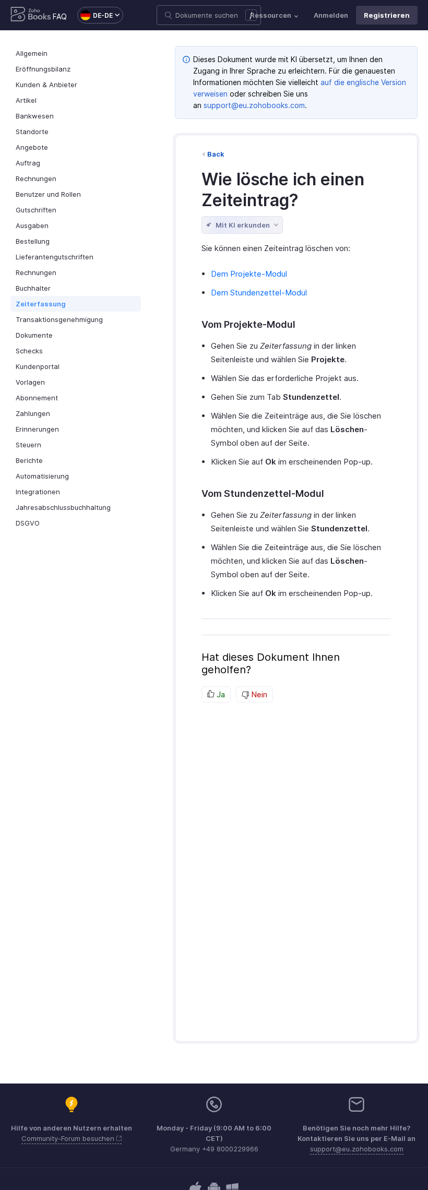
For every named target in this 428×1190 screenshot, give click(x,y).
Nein (258, 694)
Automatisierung (42, 476)
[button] (95, 15)
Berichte (29, 460)
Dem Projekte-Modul (249, 274)
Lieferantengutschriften (54, 257)
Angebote (32, 147)
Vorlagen (30, 382)
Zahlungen (33, 413)
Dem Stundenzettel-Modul (259, 293)
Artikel (26, 100)
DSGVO (28, 523)
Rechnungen (36, 178)
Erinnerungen (37, 429)
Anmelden (331, 15)
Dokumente (34, 335)
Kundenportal (38, 366)
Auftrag (28, 163)
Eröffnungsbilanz (43, 69)
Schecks (29, 351)
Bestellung (33, 241)
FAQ (60, 16)
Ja (220, 694)
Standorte (32, 131)
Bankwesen (35, 116)
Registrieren (387, 15)
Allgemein (31, 53)
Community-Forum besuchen (68, 1138)
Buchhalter (33, 288)
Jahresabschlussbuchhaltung (63, 507)
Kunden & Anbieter (46, 84)
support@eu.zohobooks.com (254, 105)
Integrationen (38, 491)
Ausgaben (32, 225)
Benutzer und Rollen (48, 194)
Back (215, 154)
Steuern (28, 445)
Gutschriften (36, 210)
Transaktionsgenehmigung (59, 319)
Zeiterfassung (41, 304)
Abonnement (37, 398)
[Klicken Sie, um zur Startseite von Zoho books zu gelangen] (30, 15)
